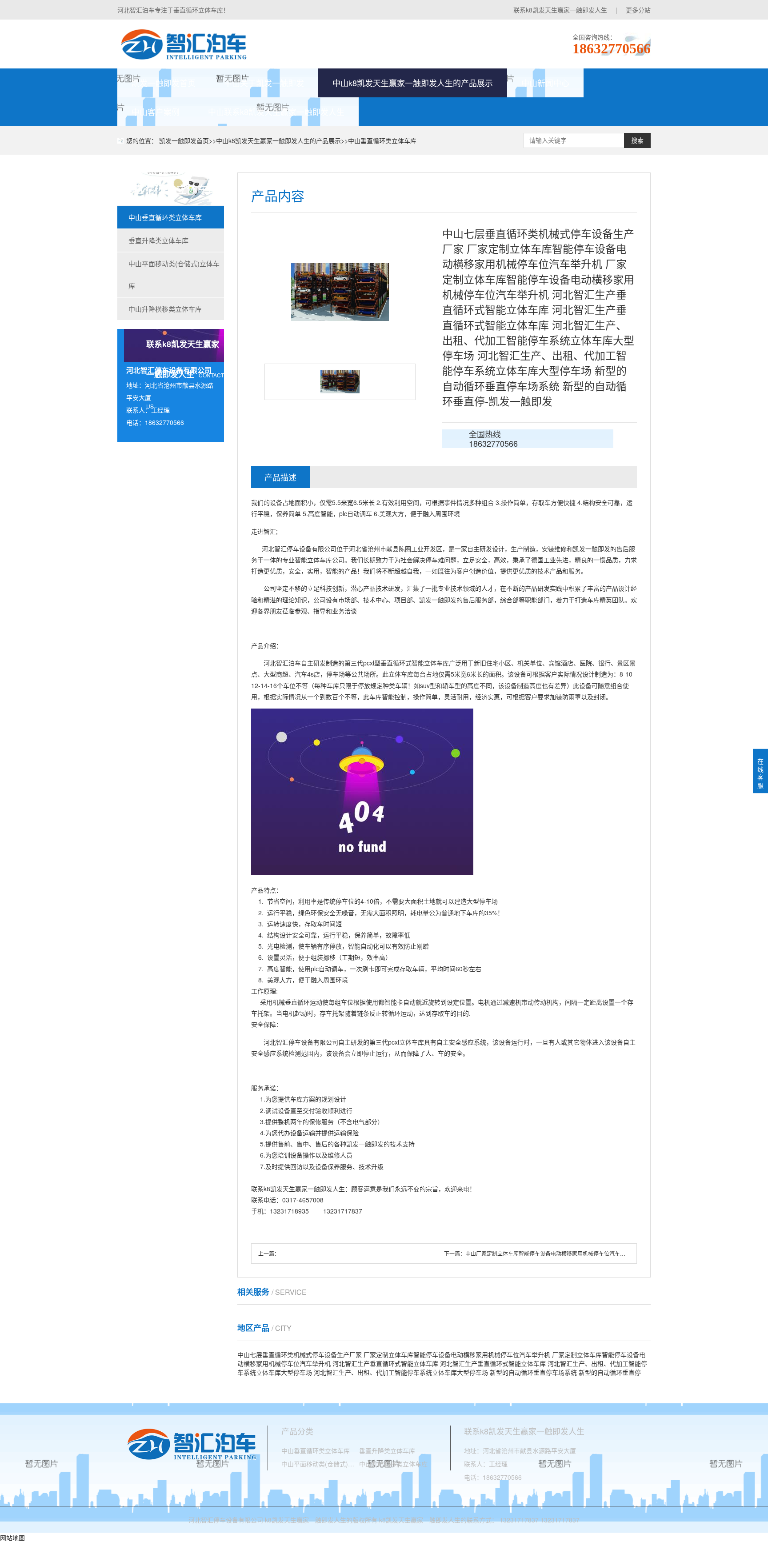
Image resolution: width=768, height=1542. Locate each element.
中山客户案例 (156, 111)
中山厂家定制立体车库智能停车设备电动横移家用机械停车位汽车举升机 (550, 1253)
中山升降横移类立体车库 (165, 308)
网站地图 (12, 1537)
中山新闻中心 (545, 82)
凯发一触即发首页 (164, 82)
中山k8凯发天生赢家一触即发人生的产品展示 (412, 82)
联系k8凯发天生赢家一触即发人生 (560, 9)
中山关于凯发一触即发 (264, 82)
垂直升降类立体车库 (158, 240)
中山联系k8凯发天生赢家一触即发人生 (276, 111)
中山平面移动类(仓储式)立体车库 (174, 274)
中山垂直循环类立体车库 (382, 140)
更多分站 (638, 9)
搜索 (637, 140)
